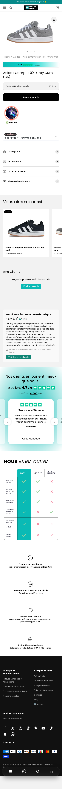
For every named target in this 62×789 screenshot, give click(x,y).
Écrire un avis (31, 286)
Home (8, 56)
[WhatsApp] (24, 771)
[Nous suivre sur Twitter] (13, 728)
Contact (38, 695)
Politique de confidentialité (15, 691)
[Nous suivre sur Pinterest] (36, 728)
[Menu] (10, 771)
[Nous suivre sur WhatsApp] (13, 734)
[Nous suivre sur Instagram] (20, 728)
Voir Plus (31, 426)
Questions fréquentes (43, 680)
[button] (7, 421)
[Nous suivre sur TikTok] (51, 728)
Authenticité (39, 676)
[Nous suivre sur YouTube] (43, 728)
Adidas (16, 56)
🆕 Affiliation (39, 704)
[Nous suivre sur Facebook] (5, 728)
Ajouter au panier (31, 97)
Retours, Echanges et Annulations (12, 680)
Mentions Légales (11, 696)
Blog (36, 699)
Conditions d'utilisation (13, 686)
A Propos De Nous (42, 685)
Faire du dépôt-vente (43, 690)
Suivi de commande (12, 718)
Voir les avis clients (18, 357)
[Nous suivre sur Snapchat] (5, 734)
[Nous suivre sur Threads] (28, 728)
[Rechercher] (38, 771)
